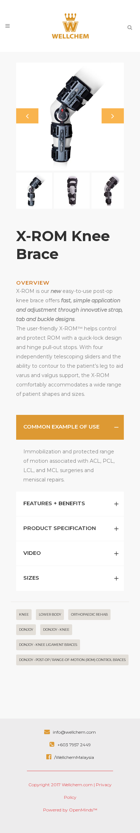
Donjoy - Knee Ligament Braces (48, 645)
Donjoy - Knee (56, 629)
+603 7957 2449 (73, 744)
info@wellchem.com (74, 732)
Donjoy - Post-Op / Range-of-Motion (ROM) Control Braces (72, 660)
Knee (24, 614)
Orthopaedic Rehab (89, 614)
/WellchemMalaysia (73, 757)
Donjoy (26, 629)
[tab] (70, 427)
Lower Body (50, 614)
